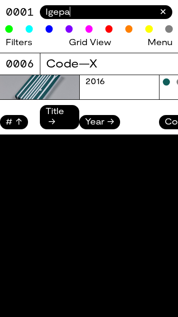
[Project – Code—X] (39, 87)
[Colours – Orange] (129, 29)
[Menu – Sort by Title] (60, 121)
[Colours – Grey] (169, 29)
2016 (95, 81)
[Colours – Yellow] (149, 29)
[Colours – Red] (109, 29)
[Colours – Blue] (49, 29)
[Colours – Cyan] (29, 29)
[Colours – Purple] (69, 29)
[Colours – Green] (9, 29)
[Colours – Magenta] (89, 29)
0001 (20, 11)
